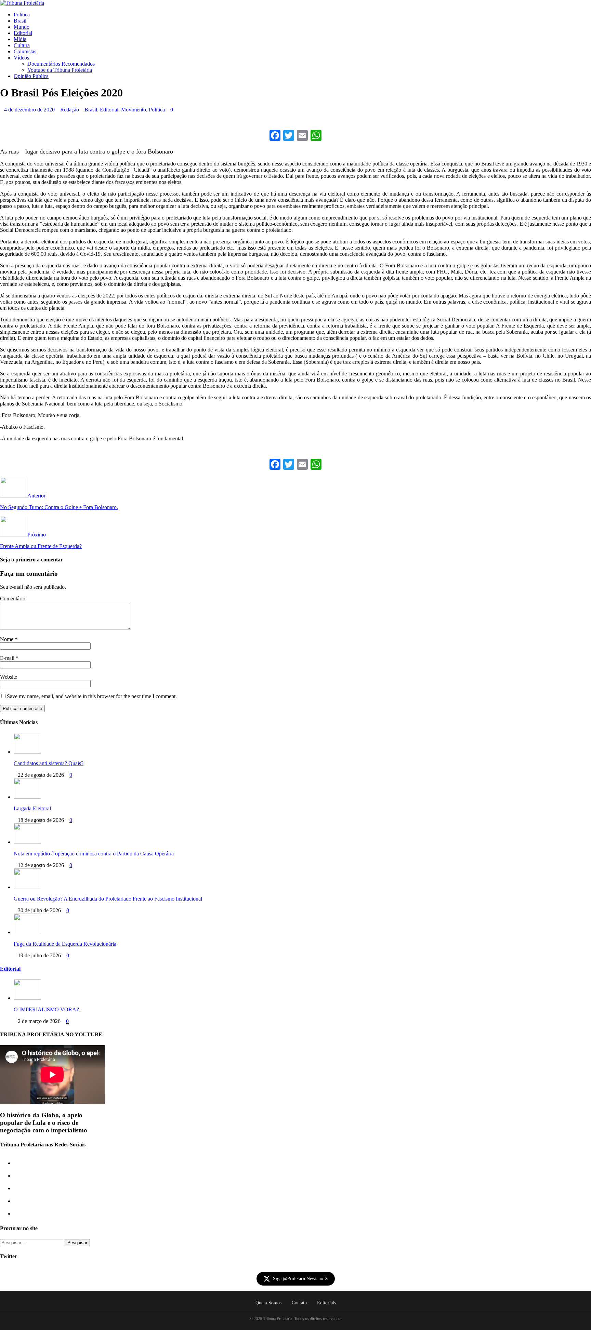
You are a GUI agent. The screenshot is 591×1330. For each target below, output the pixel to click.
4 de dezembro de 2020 (29, 109)
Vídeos (21, 58)
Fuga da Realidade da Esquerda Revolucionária (65, 944)
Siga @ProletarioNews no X (300, 1278)
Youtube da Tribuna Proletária (59, 70)
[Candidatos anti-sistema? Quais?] (27, 752)
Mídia (20, 39)
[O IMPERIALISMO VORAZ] (27, 998)
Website (8, 677)
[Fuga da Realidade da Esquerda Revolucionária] (27, 932)
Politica (22, 14)
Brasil (20, 21)
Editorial (23, 33)
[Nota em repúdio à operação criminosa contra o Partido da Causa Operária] (27, 842)
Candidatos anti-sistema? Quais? (48, 763)
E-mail (8, 658)
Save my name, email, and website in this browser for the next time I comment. (92, 696)
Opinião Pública (31, 76)
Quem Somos (268, 1302)
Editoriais (326, 1302)
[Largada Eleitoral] (27, 797)
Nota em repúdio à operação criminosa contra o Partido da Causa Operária (94, 853)
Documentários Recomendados (61, 64)
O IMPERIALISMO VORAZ (47, 1009)
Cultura (22, 45)
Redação (69, 109)
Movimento (133, 109)
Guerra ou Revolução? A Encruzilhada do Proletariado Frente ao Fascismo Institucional (108, 899)
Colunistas (25, 51)
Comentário (12, 598)
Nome (7, 639)
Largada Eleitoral (32, 808)
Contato (299, 1302)
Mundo (21, 27)
